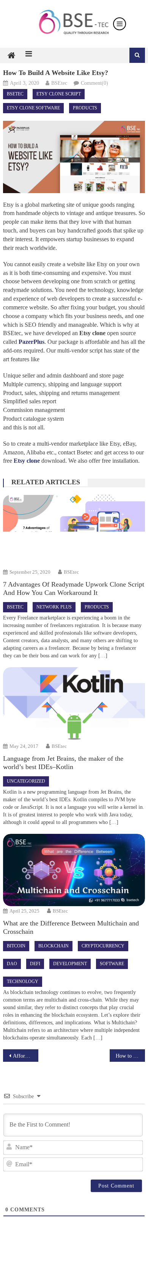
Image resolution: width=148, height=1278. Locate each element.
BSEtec (59, 83)
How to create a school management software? (130, 1056)
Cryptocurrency (103, 946)
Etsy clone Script (58, 94)
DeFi (35, 963)
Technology (22, 981)
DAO (12, 963)
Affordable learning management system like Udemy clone (26, 1056)
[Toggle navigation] (119, 23)
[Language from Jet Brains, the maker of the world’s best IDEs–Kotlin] (74, 704)
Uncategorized (26, 781)
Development (70, 963)
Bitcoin (16, 946)
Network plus (54, 607)
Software (112, 963)
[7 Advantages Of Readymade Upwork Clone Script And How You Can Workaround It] (74, 531)
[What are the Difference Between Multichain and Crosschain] (74, 870)
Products (85, 108)
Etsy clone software (33, 108)
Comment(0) (94, 83)
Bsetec (15, 94)
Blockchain (53, 946)
